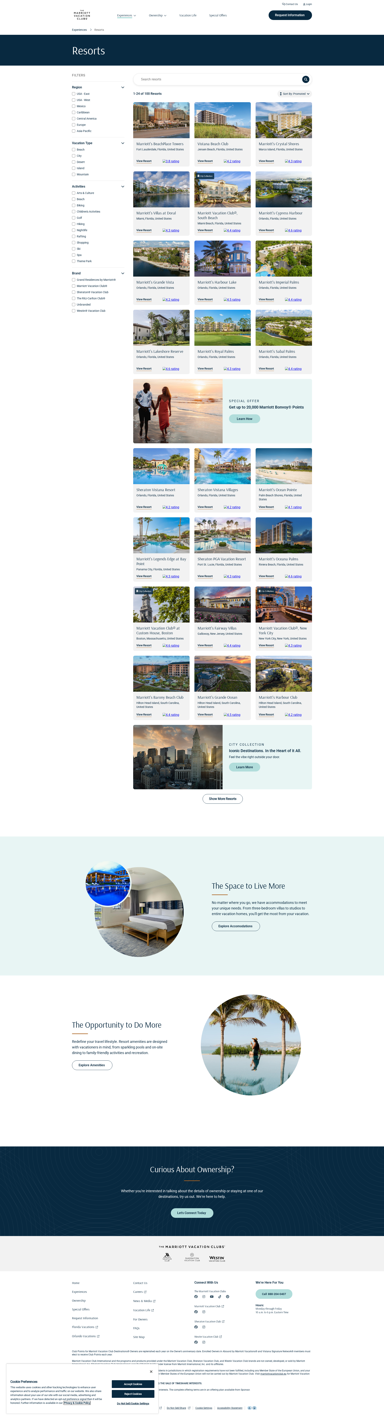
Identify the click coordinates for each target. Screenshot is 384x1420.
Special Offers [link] (218, 15)
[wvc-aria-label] (217, 1259)
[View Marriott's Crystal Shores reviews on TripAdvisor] (297, 161)
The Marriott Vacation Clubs (210, 1291)
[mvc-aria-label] (167, 1257)
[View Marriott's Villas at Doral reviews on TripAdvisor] (174, 231)
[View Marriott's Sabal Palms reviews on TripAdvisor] (297, 369)
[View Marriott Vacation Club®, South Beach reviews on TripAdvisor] (236, 231)
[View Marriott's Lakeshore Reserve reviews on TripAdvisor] (174, 369)
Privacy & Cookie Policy (77, 1402)
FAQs (136, 1328)
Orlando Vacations (84, 1336)
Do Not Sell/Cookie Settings (133, 1403)
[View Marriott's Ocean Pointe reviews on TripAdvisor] (297, 507)
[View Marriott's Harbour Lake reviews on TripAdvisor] (236, 300)
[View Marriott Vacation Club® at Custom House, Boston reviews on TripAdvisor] (174, 646)
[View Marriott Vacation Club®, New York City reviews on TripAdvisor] (297, 646)
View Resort (144, 161)
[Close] (151, 1371)
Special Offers (81, 1309)
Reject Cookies (133, 1393)
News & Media (142, 1301)
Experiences (79, 1292)
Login (308, 4)
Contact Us (291, 4)
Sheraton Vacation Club (207, 1321)
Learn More (244, 767)
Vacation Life (141, 1310)
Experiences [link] (124, 15)
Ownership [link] (156, 15)
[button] (294, 93)
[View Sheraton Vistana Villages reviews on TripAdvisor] (236, 507)
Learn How (244, 419)
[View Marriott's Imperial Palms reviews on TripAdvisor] (297, 300)
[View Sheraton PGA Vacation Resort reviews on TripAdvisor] (236, 577)
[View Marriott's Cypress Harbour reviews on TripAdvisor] (297, 231)
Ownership (79, 1300)
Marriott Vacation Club (207, 1306)
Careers (138, 1292)
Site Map (139, 1337)
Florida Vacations (83, 1327)
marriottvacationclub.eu (273, 1373)
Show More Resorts (222, 799)
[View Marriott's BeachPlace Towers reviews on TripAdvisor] (174, 161)
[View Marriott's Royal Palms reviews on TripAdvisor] (236, 369)
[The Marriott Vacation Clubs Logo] (82, 18)
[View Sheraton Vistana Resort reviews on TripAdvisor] (174, 507)
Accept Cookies (133, 1384)
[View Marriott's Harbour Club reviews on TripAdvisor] (297, 715)
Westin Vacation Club (206, 1336)
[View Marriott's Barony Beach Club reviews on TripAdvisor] (174, 715)
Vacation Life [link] (187, 15)
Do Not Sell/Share (176, 1408)
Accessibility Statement (229, 1408)
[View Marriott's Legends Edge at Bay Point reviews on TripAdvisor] (174, 577)
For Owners (140, 1319)
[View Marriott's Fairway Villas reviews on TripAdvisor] (236, 646)
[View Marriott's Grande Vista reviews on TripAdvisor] (174, 300)
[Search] (305, 79)
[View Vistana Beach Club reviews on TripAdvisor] (236, 161)
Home (75, 1283)
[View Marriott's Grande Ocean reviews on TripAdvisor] (236, 715)
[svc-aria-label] (192, 1257)
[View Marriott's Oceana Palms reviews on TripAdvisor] (297, 577)
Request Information (85, 1318)
